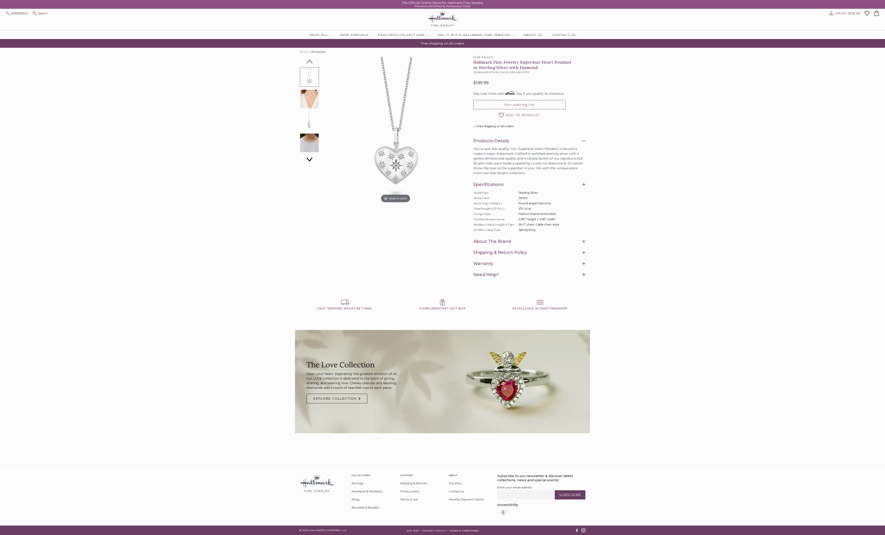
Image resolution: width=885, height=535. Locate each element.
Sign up (854, 13)
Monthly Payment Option (466, 499)
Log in (840, 13)
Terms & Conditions (464, 530)
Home (304, 52)
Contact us (456, 491)
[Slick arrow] (309, 61)
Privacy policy (410, 491)
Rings (356, 499)
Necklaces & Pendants (367, 491)
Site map (413, 530)
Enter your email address (514, 487)
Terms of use (409, 499)
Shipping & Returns (413, 483)
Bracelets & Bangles (365, 507)
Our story (455, 483)
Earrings (357, 483)
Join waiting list (519, 105)
